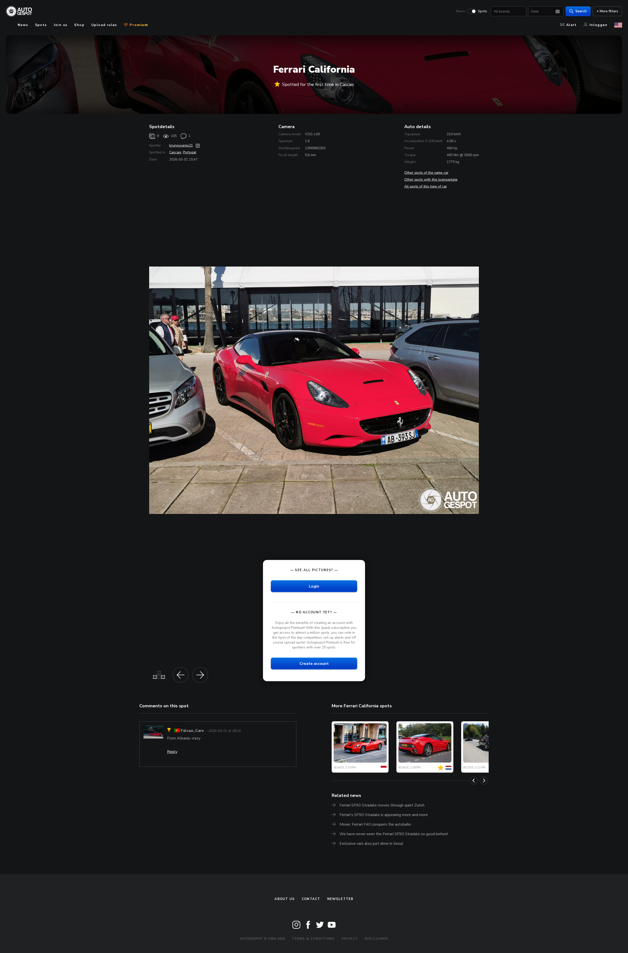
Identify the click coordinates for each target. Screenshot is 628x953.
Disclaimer (376, 939)
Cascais (175, 152)
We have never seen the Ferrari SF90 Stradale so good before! (394, 834)
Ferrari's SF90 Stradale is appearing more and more (384, 815)
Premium (138, 25)
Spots (482, 11)
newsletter (340, 899)
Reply (172, 751)
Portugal (189, 152)
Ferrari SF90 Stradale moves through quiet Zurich (382, 805)
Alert (571, 25)
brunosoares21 (181, 145)
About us (285, 899)
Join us (60, 25)
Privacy (350, 939)
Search (581, 11)
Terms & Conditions (313, 939)
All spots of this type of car (425, 186)
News (460, 11)
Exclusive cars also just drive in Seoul (371, 843)
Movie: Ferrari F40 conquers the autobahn (375, 824)
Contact (311, 899)
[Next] (484, 780)
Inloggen (598, 25)
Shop (79, 25)
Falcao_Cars (192, 730)
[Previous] (474, 780)
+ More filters (607, 11)
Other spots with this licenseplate (431, 179)
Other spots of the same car (426, 172)
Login (314, 586)
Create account (314, 663)
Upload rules (104, 25)
